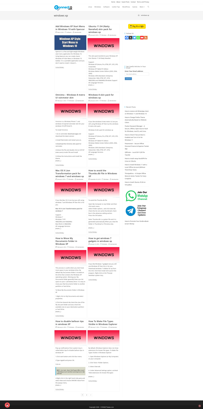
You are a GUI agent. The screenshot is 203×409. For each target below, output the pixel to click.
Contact (133, 2)
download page (73, 134)
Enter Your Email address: (134, 71)
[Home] (138, 15)
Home (113, 2)
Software (69, 32)
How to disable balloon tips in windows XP (70, 323)
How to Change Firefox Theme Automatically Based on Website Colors (135, 119)
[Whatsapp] (138, 37)
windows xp (145, 15)
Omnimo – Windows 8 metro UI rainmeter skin (70, 96)
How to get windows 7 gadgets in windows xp (100, 240)
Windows (104, 35)
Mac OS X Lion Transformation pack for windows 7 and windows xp (70, 173)
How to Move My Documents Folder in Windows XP (66, 241)
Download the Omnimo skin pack (68, 144)
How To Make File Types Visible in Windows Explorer (102, 323)
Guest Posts (125, 2)
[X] (130, 37)
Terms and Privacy (143, 2)
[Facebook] (126, 37)
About (118, 2)
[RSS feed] (145, 37)
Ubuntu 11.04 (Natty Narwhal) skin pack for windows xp (100, 29)
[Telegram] (134, 37)
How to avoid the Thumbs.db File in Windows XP (102, 173)
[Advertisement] (137, 53)
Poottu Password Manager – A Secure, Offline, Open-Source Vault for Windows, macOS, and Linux (136, 128)
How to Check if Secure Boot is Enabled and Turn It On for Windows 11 (135, 137)
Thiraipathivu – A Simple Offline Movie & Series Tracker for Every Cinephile (135, 176)
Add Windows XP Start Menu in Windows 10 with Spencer (70, 28)
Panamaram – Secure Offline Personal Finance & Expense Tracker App (137, 146)
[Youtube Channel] (142, 37)
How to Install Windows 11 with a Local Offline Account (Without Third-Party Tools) (136, 167)
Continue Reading (60, 67)
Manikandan (78, 32)
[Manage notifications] (199, 406)
